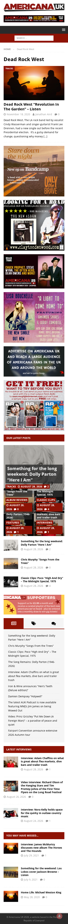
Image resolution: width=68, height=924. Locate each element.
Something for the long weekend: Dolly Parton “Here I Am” (32, 474)
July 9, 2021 (31, 879)
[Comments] (54, 623)
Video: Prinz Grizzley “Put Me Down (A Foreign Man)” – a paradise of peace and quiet (32, 720)
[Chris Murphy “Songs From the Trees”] (11, 563)
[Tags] (34, 623)
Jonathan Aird (43, 114)
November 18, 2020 (18, 114)
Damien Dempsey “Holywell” (25, 696)
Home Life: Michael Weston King (41, 892)
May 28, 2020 (32, 897)
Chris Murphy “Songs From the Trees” (16, 491)
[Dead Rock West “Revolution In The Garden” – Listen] (34, 83)
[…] (45, 136)
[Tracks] (11, 872)
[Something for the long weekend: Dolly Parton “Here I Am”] (11, 545)
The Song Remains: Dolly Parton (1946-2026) (18, 514)
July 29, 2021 (31, 855)
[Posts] (14, 623)
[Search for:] (34, 38)
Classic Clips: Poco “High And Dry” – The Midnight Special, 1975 (42, 579)
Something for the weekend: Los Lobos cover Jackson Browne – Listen (41, 872)
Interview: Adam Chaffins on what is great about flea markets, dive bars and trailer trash (33, 676)
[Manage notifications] (59, 916)
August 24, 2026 (33, 821)
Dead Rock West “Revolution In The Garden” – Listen (31, 106)
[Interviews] (11, 762)
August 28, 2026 (31, 486)
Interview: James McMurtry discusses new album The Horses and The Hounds (41, 848)
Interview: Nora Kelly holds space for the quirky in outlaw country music (42, 813)
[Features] (11, 896)
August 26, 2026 (16, 796)
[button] (63, 29)
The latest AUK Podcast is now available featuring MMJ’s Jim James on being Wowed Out (32, 706)
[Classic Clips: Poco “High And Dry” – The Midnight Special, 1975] (11, 581)
